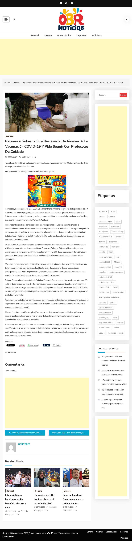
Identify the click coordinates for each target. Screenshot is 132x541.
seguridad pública (106, 323)
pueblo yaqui (104, 318)
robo (115, 318)
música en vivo (105, 267)
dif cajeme (103, 232)
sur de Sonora (104, 328)
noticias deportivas (106, 282)
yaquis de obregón (115, 333)
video (116, 328)
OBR (115, 287)
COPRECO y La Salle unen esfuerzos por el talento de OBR (112, 403)
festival (102, 242)
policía (112, 302)
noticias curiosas (116, 272)
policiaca (102, 302)
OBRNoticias (104, 292)
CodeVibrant (8, 536)
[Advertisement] (66, 57)
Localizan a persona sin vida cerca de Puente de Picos (113, 372)
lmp (117, 257)
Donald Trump (117, 232)
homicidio (116, 247)
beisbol (102, 216)
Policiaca (97, 35)
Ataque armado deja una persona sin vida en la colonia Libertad (113, 361)
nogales (102, 272)
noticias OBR (104, 287)
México (117, 262)
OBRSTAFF (26, 157)
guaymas (113, 242)
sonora (120, 323)
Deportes (81, 35)
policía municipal (106, 308)
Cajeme (48, 35)
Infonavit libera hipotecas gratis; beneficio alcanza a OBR (114, 382)
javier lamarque (105, 257)
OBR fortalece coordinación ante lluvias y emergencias (113, 392)
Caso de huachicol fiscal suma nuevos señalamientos (73, 499)
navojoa (118, 267)
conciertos (115, 227)
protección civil (105, 313)
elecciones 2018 (105, 237)
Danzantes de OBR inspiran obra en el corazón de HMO (44, 499)
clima (118, 221)
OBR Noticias (118, 292)
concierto (103, 227)
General (35, 35)
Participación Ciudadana (109, 297)
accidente (103, 211)
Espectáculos (64, 35)
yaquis (101, 333)
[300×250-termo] (47, 191)
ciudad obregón (105, 221)
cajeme (112, 216)
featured (119, 237)
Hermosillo (103, 247)
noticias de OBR (105, 277)
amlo (113, 211)
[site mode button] (127, 19)
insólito (102, 252)
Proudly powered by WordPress (42, 533)
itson (111, 252)
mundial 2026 (104, 262)
